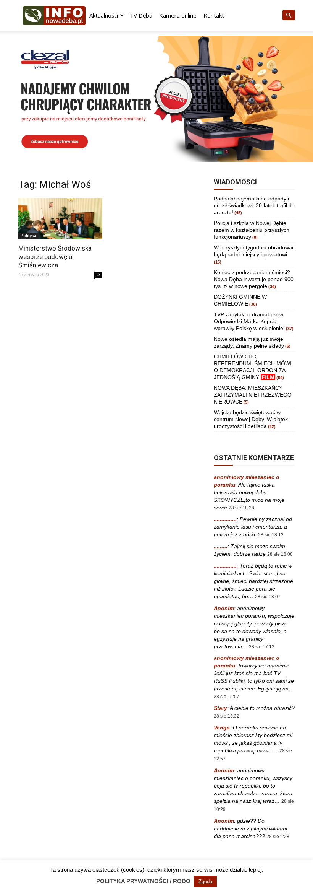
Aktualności (103, 15)
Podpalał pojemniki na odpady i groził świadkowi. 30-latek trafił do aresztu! (254, 205)
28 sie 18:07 (268, 596)
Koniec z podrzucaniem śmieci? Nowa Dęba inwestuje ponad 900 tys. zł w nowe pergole (254, 279)
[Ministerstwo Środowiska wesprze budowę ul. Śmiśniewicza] (60, 218)
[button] (288, 15)
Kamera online (178, 15)
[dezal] (156, 99)
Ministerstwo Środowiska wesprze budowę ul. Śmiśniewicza (55, 256)
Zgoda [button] (205, 881)
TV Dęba (141, 15)
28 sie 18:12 (271, 534)
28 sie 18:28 (241, 508)
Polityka (28, 235)
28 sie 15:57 (226, 696)
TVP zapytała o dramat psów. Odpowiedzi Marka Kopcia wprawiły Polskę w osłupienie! (249, 321)
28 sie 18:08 (280, 554)
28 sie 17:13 (261, 646)
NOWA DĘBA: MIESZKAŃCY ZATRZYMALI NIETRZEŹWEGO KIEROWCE (253, 395)
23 (98, 274)
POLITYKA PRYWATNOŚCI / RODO (143, 881)
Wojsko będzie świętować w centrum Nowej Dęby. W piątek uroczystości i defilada (251, 419)
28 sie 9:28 (277, 836)
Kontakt (213, 15)
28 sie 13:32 (226, 716)
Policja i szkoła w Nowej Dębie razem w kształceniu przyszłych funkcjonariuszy (251, 230)
